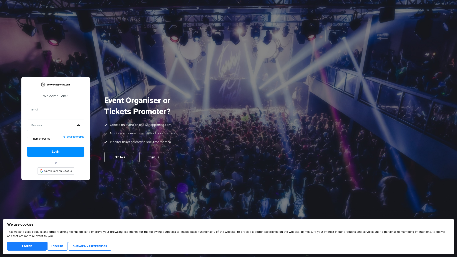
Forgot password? (73, 136)
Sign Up (154, 157)
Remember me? (42, 138)
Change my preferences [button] (90, 246)
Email (34, 109)
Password (37, 125)
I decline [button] (57, 246)
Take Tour (119, 157)
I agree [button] (27, 246)
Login (55, 151)
